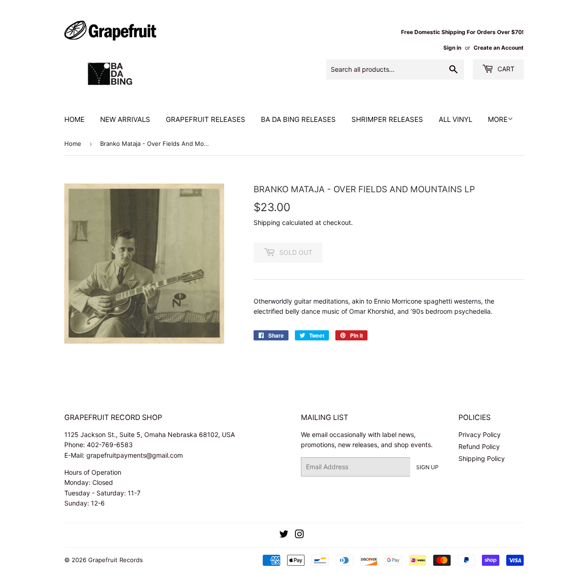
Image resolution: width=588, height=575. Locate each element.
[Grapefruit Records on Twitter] (283, 535)
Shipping (267, 222)
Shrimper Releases (387, 119)
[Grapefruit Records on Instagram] (299, 535)
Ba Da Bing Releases (298, 119)
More (498, 119)
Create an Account (499, 47)
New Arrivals (125, 119)
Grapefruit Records (115, 560)
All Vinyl (455, 119)
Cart (505, 69)
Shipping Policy (481, 458)
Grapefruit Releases (205, 119)
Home (74, 119)
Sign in (452, 47)
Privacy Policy (479, 434)
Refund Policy (479, 446)
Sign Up (427, 467)
